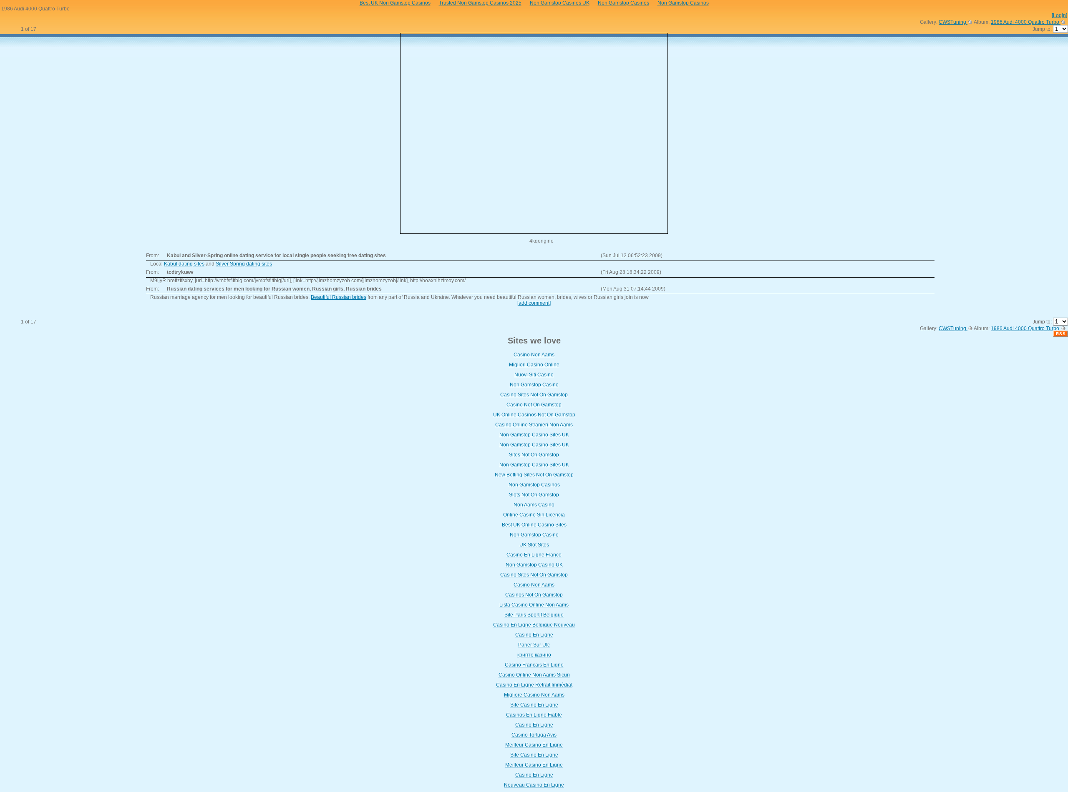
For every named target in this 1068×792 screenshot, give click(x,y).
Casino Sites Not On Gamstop (534, 395)
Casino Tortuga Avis (534, 735)
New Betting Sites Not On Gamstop (534, 475)
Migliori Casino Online (534, 365)
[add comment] (534, 303)
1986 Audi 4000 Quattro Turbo (1025, 22)
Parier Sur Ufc (534, 645)
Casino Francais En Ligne (534, 665)
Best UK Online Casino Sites (534, 525)
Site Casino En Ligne (534, 705)
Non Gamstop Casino (534, 385)
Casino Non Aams (534, 355)
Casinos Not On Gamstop (534, 595)
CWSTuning (953, 22)
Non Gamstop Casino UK (534, 565)
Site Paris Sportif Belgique (534, 615)
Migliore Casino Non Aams (534, 695)
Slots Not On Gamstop (534, 495)
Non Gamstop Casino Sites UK (534, 435)
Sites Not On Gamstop (534, 455)
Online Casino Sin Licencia (534, 515)
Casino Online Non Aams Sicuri (534, 675)
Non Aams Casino (534, 505)
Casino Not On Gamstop (534, 405)
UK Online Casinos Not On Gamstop (534, 415)
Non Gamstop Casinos (534, 485)
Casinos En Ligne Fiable (534, 715)
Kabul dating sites (184, 264)
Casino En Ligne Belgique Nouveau (534, 625)
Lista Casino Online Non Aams (534, 605)
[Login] (1059, 15)
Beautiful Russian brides (338, 297)
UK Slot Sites (534, 545)
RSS (1061, 333)
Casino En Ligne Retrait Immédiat (534, 685)
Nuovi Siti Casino (534, 375)
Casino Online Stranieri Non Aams (534, 425)
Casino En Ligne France (534, 555)
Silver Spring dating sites (244, 264)
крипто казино (534, 655)
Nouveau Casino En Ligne (534, 785)
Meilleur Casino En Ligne (534, 745)
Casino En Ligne (534, 635)
